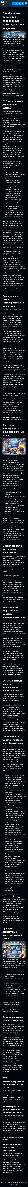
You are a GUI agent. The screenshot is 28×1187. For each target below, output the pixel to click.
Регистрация (18, 3)
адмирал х (17, 69)
